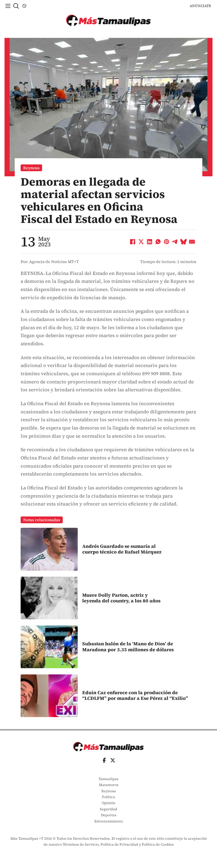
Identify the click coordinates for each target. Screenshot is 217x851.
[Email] (192, 242)
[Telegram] (175, 242)
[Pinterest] (166, 242)
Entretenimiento (108, 821)
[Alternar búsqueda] (16, 6)
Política (108, 796)
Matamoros (108, 784)
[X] (141, 242)
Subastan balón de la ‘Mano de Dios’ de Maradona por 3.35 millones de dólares (128, 647)
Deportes (108, 815)
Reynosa (31, 168)
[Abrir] (8, 6)
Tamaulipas (108, 778)
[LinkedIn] (150, 242)
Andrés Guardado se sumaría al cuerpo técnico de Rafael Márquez (122, 549)
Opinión (108, 802)
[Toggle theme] (24, 6)
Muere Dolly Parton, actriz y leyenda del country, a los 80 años (121, 598)
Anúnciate (200, 5)
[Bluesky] (183, 242)
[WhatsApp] (158, 242)
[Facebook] (133, 242)
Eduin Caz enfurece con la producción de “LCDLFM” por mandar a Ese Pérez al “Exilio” (135, 695)
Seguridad (108, 809)
